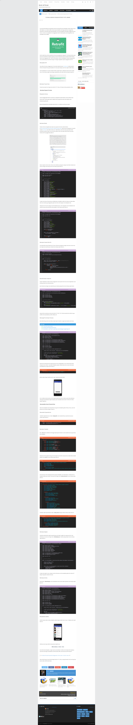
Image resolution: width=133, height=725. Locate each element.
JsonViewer (44, 129)
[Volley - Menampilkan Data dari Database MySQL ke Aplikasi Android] (44, 681)
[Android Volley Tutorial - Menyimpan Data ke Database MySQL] (71, 681)
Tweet (45, 667)
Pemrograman (80, 709)
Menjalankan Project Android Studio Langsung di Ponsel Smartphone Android (87, 53)
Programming (68, 10)
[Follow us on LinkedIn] (85, 2)
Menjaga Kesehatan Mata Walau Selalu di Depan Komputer (86, 38)
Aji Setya (47, 708)
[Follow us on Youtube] (82, 2)
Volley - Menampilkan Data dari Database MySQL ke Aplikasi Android (44, 685)
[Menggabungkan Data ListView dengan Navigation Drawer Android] (62, 681)
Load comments (44, 698)
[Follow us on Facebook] (93, 2)
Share (51, 667)
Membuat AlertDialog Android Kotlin (49, 327)
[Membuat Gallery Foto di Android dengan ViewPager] (53, 681)
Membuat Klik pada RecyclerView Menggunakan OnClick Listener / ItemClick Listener (55, 655)
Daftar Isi (45, 10)
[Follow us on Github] (88, 2)
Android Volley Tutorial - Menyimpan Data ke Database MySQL (71, 685)
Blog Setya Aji (43, 5)
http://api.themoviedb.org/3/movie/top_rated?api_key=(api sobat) (51, 128)
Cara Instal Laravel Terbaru (48, 326)
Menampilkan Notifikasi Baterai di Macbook (86, 74)
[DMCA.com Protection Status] (41, 716)
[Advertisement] (59, 24)
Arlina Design (92, 723)
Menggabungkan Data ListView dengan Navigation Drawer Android (62, 685)
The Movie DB (65, 66)
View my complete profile (49, 714)
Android (50, 10)
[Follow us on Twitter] (90, 2)
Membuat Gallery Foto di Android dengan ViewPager (53, 685)
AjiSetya (51, 671)
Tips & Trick (62, 10)
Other (74, 10)
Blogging (56, 10)
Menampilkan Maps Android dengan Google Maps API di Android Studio (87, 45)
